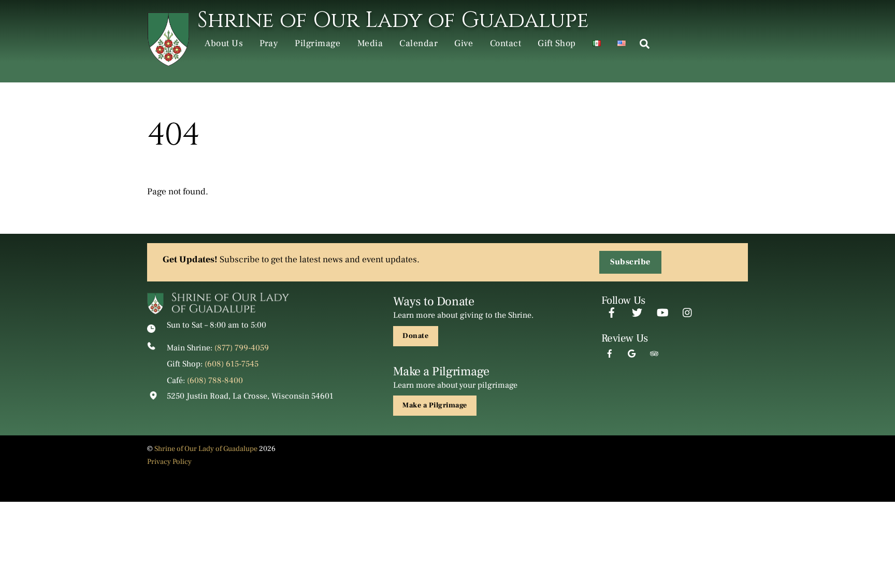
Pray (268, 43)
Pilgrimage (317, 43)
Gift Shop (557, 43)
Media (370, 43)
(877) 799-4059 (241, 348)
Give (463, 43)
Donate (415, 336)
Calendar (418, 43)
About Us (224, 43)
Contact (506, 43)
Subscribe (630, 262)
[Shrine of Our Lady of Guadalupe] (168, 61)
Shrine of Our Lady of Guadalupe (205, 449)
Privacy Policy (169, 462)
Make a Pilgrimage (434, 405)
